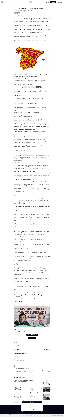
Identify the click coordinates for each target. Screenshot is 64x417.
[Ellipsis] (49, 366)
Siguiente (46, 349)
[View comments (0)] (23, 384)
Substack (53, 415)
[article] (32, 382)
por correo (28, 82)
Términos (8, 415)
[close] (41, 388)
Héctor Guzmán (18, 365)
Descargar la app (36, 415)
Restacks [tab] (21, 356)
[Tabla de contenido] (1, 208)
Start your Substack (29, 415)
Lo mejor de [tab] (16, 377)
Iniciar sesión (59, 2)
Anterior (17, 349)
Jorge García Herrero (17, 12)
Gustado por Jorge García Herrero (21, 367)
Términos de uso (24, 405)
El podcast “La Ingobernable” (20, 29)
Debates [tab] (23, 377)
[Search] (47, 2)
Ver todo (16, 401)
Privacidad (5, 415)
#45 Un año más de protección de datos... (23, 380)
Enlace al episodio (18, 301)
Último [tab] (20, 377)
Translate (16, 6)
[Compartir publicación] (49, 2)
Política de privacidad (33, 404)
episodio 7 (19, 31)
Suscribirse (53, 2)
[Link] (12, 96)
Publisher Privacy (11, 414)
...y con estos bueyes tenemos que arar (20, 381)
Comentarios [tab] (16, 356)
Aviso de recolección (13, 415)
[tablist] (18, 357)
